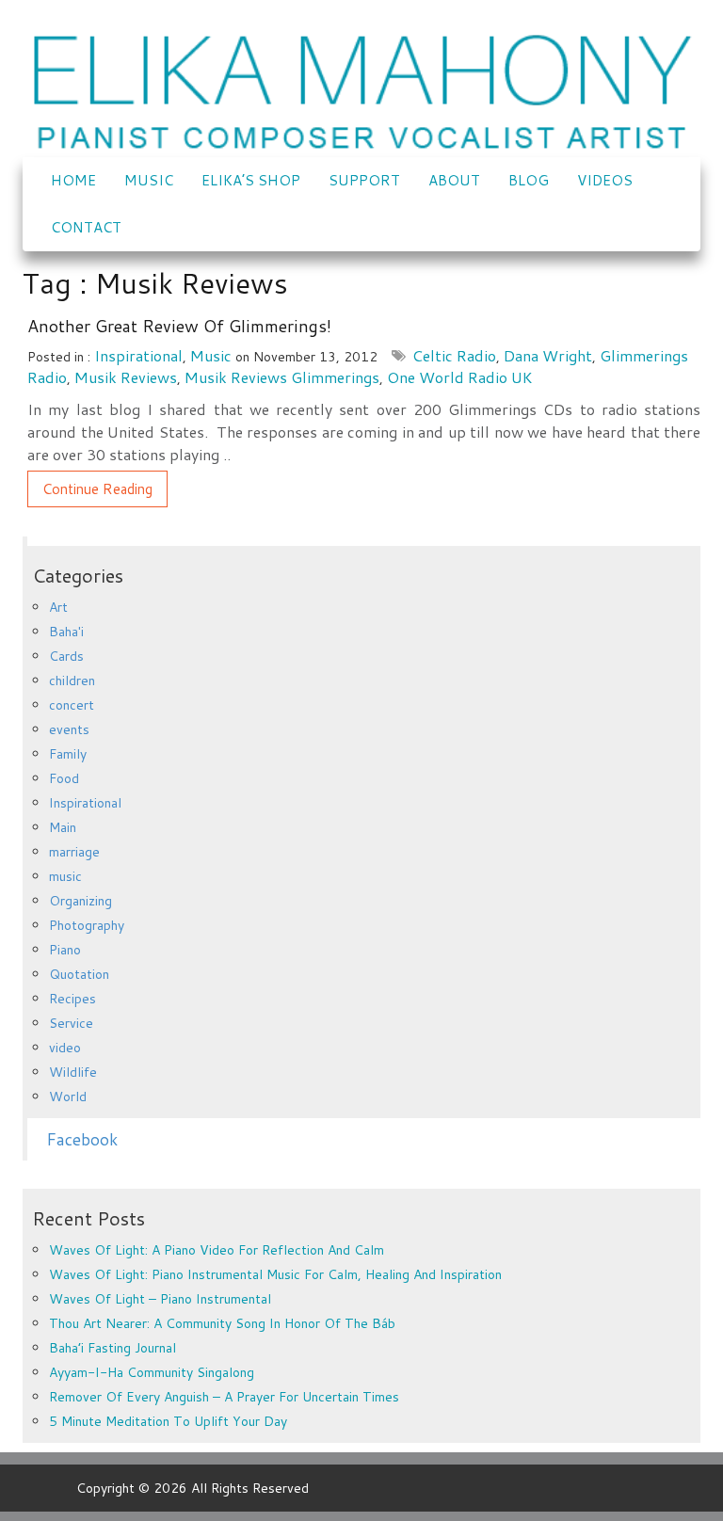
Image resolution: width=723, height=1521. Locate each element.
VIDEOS (605, 180)
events (69, 729)
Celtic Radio (454, 355)
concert (71, 705)
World (68, 1096)
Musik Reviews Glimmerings (282, 377)
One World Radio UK (460, 377)
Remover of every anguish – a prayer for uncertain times (224, 1396)
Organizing (80, 900)
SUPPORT (364, 180)
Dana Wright (548, 355)
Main (62, 827)
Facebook (82, 1139)
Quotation (79, 974)
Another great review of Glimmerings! (179, 325)
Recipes (72, 998)
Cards (66, 656)
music (211, 355)
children (72, 680)
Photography (86, 925)
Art (58, 607)
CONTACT (86, 227)
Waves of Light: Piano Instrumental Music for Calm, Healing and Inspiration (275, 1274)
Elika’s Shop (250, 180)
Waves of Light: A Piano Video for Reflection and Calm (216, 1250)
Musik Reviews (125, 377)
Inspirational (138, 355)
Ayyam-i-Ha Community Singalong (151, 1372)
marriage (74, 851)
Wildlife (73, 1072)
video (65, 1047)
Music (148, 180)
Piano (65, 949)
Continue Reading (97, 489)
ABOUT (454, 180)
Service (71, 1023)
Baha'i (66, 631)
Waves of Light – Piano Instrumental (160, 1298)
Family (68, 753)
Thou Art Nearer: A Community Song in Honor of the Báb (222, 1323)
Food (64, 778)
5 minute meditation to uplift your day (168, 1421)
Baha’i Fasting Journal (112, 1347)
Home (73, 180)
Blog (528, 180)
